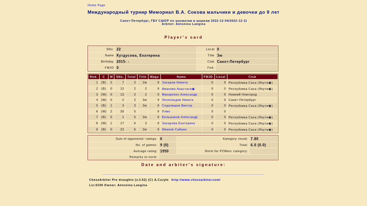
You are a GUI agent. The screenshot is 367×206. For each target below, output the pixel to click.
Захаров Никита (175, 82)
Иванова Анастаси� (178, 88)
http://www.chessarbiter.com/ (196, 179)
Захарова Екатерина (178, 123)
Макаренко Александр (179, 94)
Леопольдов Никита (177, 99)
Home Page (96, 5)
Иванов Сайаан (174, 129)
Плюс (166, 111)
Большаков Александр (180, 117)
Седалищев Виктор (177, 105)
